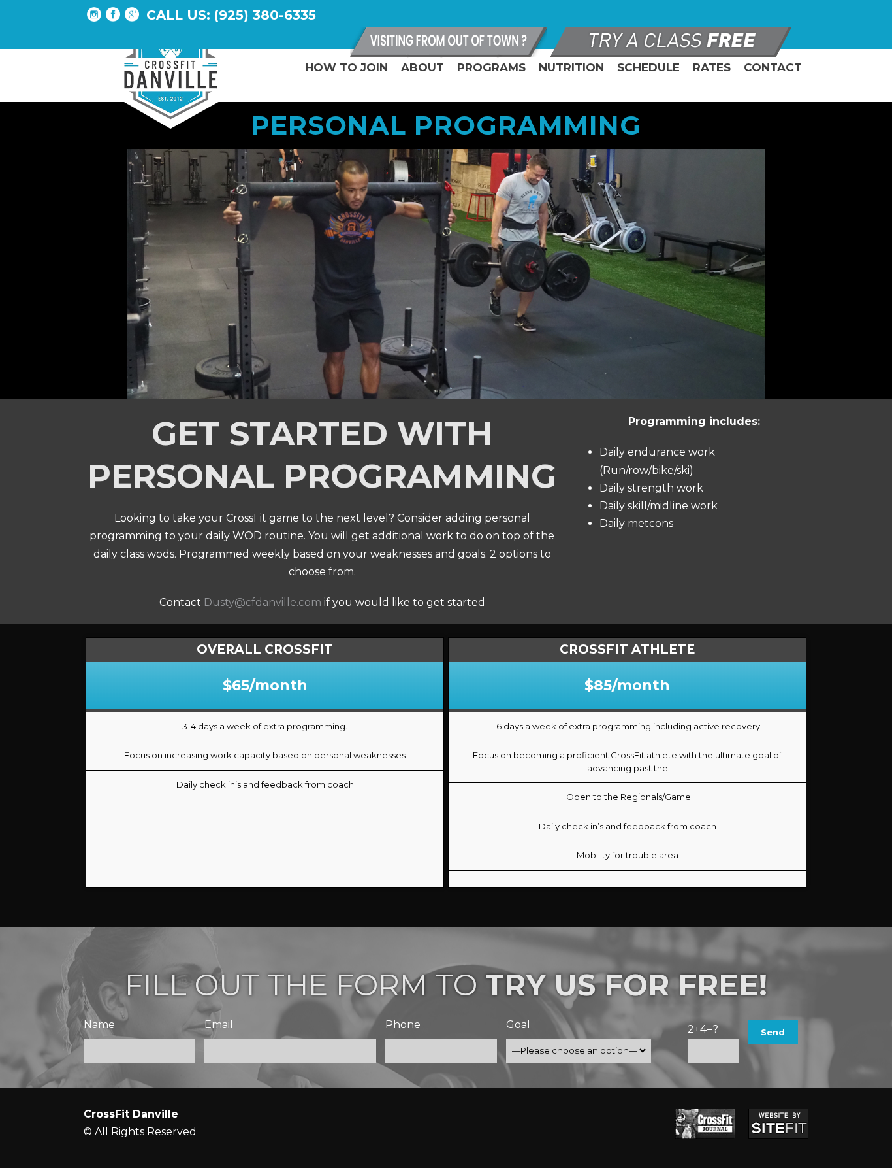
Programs (491, 67)
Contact (773, 67)
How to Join (346, 67)
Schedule (648, 67)
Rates (712, 67)
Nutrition (571, 67)
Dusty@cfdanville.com (262, 602)
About (422, 67)
